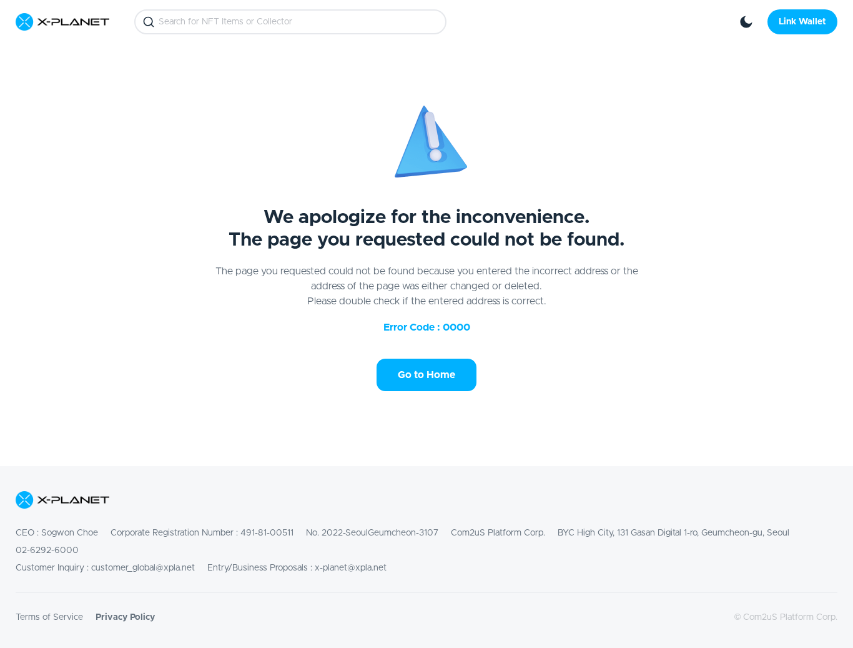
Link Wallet (802, 21)
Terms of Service (49, 617)
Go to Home (426, 375)
